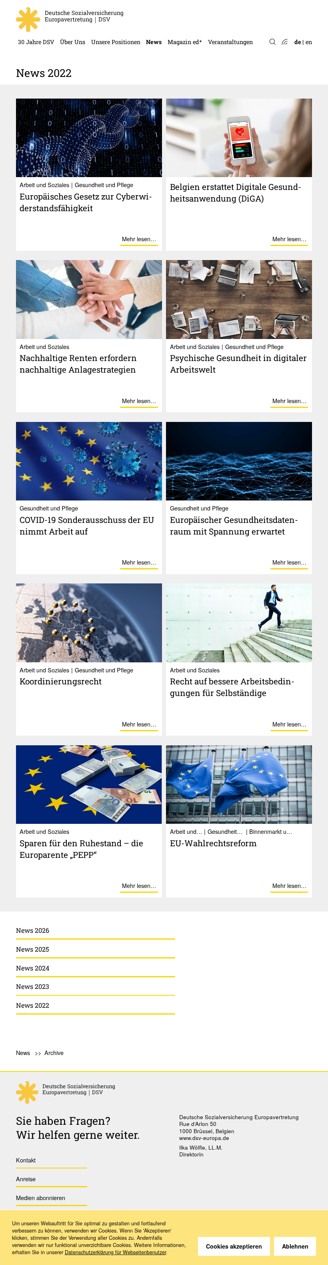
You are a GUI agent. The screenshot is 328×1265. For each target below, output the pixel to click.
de (297, 42)
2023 (152, 7)
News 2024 (32, 968)
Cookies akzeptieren (234, 1246)
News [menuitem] (154, 42)
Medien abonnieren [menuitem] (40, 1197)
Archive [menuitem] (54, 1052)
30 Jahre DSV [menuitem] (36, 42)
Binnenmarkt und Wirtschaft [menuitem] (130, 21)
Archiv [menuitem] (177, 21)
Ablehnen (295, 1246)
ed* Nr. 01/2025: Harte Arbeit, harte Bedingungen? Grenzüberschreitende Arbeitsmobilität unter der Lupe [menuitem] (234, 7)
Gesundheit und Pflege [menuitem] (121, 7)
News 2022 (32, 1005)
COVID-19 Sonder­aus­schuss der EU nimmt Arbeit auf (87, 525)
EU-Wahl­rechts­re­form (213, 843)
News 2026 (32, 930)
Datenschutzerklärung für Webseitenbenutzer (115, 1252)
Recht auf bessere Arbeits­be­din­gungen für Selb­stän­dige (232, 687)
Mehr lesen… (139, 238)
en (309, 42)
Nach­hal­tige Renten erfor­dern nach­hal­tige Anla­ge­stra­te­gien (78, 363)
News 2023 (32, 986)
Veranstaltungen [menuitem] (230, 42)
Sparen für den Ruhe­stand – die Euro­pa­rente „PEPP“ (81, 848)
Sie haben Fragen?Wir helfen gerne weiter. (78, 1128)
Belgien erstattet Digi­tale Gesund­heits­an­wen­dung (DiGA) (235, 192)
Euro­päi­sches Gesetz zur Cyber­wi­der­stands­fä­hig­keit (86, 202)
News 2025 (32, 949)
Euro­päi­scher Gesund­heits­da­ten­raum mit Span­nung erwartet (234, 525)
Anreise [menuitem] (26, 1178)
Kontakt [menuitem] (26, 1160)
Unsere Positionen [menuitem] (115, 42)
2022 (152, 21)
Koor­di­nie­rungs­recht (61, 681)
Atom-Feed (284, 42)
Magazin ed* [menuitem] (185, 42)
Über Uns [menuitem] (72, 42)
